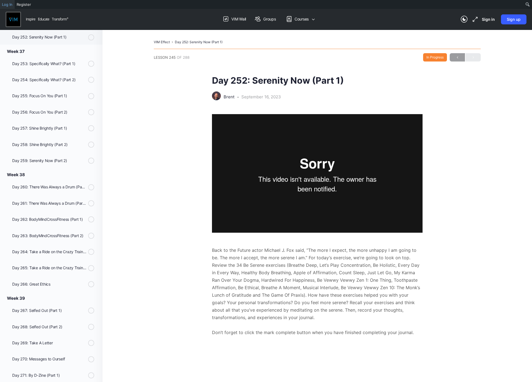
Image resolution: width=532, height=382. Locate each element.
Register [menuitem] (24, 4)
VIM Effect (162, 42)
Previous (457, 57)
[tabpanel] (317, 225)
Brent (230, 96)
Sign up (514, 19)
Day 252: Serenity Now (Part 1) (198, 42)
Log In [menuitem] (7, 4)
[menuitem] (527, 4)
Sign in (488, 19)
